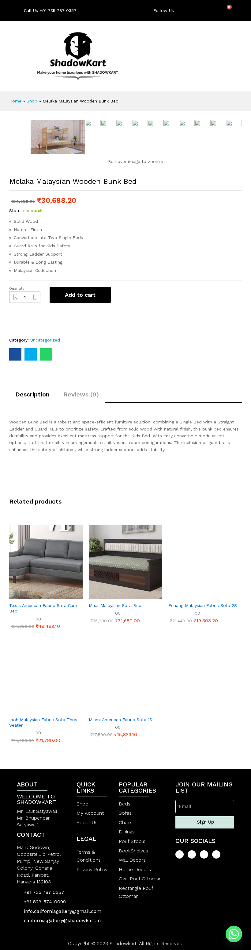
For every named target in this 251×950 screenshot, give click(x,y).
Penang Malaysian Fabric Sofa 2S (202, 605)
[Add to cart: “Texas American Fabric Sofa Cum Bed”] (31, 595)
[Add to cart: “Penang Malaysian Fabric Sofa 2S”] (190, 595)
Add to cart (80, 295)
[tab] (32, 397)
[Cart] (227, 10)
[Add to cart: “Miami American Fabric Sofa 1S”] (110, 709)
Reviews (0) (81, 394)
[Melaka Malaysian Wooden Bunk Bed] (15, 354)
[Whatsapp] (234, 934)
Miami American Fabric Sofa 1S (120, 719)
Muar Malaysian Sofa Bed (115, 605)
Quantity (16, 288)
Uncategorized (45, 340)
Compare (37, 317)
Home (15, 100)
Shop (32, 100)
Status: (16, 210)
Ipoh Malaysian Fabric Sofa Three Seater (44, 722)
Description (32, 394)
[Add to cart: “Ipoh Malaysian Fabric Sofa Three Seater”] (31, 709)
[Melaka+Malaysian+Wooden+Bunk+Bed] (30, 354)
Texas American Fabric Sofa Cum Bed (43, 608)
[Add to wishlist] (20, 317)
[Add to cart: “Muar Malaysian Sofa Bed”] (110, 595)
